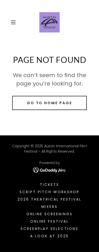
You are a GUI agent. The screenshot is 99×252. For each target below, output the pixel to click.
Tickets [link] (49, 184)
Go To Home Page (49, 102)
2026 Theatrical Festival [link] (49, 199)
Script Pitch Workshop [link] (50, 191)
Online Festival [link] (49, 221)
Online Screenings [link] (49, 214)
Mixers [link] (49, 206)
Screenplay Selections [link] (50, 228)
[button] (14, 22)
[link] (49, 22)
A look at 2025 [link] (49, 236)
